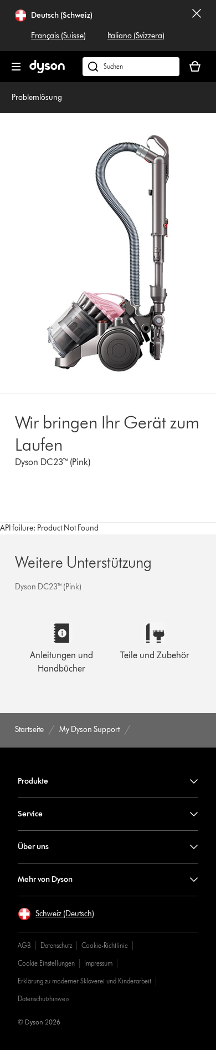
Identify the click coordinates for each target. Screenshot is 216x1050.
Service (30, 814)
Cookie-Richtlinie (104, 945)
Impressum (98, 963)
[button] (56, 914)
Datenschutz (56, 945)
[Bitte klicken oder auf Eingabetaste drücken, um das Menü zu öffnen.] (16, 66)
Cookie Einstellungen (46, 963)
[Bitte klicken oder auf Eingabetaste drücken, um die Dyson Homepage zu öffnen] (47, 70)
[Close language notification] (196, 25)
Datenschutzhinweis (43, 999)
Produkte (33, 781)
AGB (24, 945)
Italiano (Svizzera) (135, 36)
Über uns (33, 846)
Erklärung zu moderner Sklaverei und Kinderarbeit (84, 981)
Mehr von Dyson (45, 879)
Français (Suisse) (58, 36)
